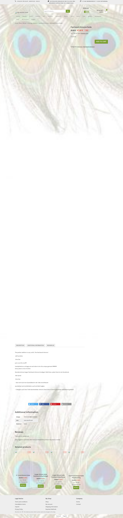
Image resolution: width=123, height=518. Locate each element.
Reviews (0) (50, 345)
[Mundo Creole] (29, 12)
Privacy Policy (19, 509)
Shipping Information (52, 507)
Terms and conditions (21, 502)
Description (20, 345)
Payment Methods (51, 509)
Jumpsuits (58, 16)
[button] (33, 404)
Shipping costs (84, 33)
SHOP (31, 16)
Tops (84, 16)
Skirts (72, 16)
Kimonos (50, 16)
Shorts (66, 16)
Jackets (90, 16)
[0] (105, 12)
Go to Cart (100, 10)
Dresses (37, 16)
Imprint (17, 507)
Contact (78, 504)
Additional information (36, 345)
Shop (20, 23)
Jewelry (25, 16)
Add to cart (101, 41)
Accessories (98, 16)
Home (18, 16)
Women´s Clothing (27, 23)
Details (23, 485)
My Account (25, 19)
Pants (78, 16)
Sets (44, 16)
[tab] (20, 345)
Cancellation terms (20, 504)
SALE (17, 19)
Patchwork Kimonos (44, 23)
